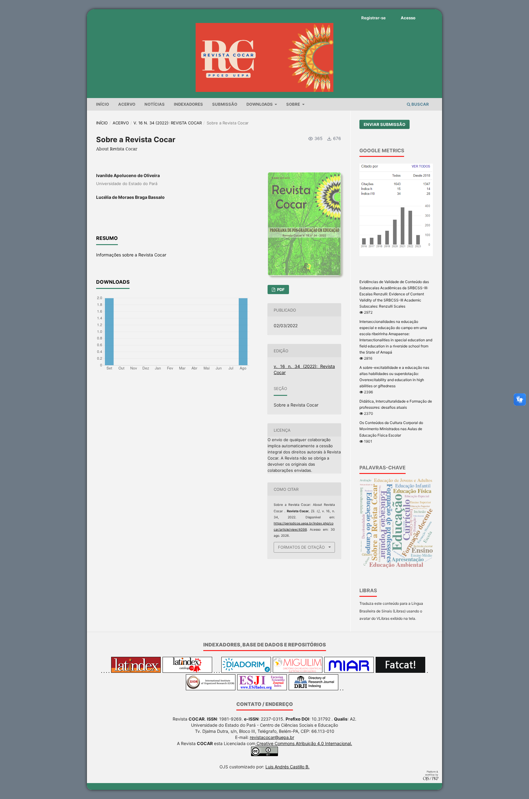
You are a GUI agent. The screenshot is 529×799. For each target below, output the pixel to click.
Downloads (260, 104)
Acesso (408, 17)
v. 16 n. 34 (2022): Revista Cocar (167, 122)
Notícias (154, 104)
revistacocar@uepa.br (272, 737)
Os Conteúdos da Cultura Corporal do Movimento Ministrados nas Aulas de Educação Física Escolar (391, 428)
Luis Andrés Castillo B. (287, 766)
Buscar (420, 104)
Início (102, 104)
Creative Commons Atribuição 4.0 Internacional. (303, 743)
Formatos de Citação (301, 547)
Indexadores (188, 104)
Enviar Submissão (384, 124)
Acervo (126, 104)
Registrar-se (373, 17)
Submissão (224, 104)
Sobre (293, 104)
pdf (280, 289)
